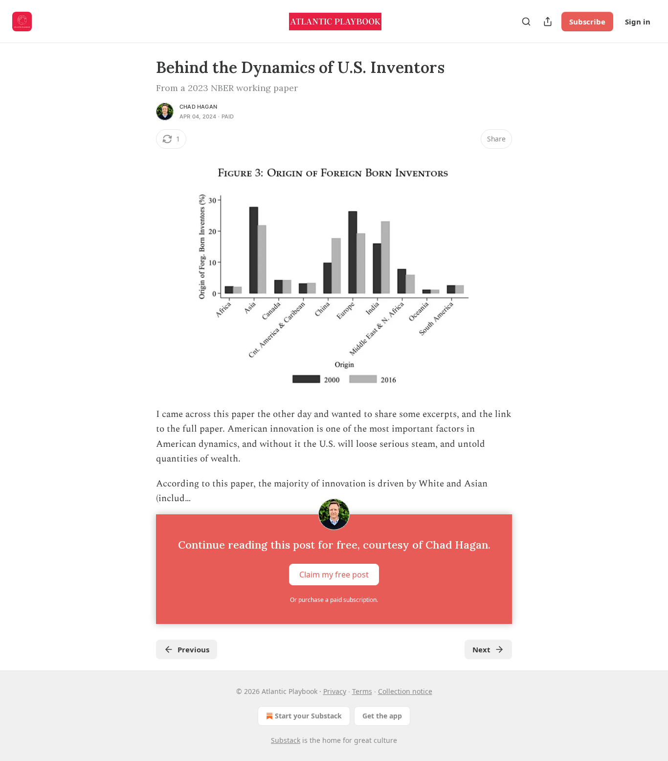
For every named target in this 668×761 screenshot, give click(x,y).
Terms (362, 691)
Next (481, 649)
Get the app (382, 715)
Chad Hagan (198, 106)
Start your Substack (308, 715)
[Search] (526, 21)
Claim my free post (334, 574)
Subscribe (587, 21)
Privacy (334, 691)
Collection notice (405, 691)
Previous (193, 649)
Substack (285, 740)
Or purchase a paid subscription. (334, 600)
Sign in (637, 21)
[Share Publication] (547, 21)
